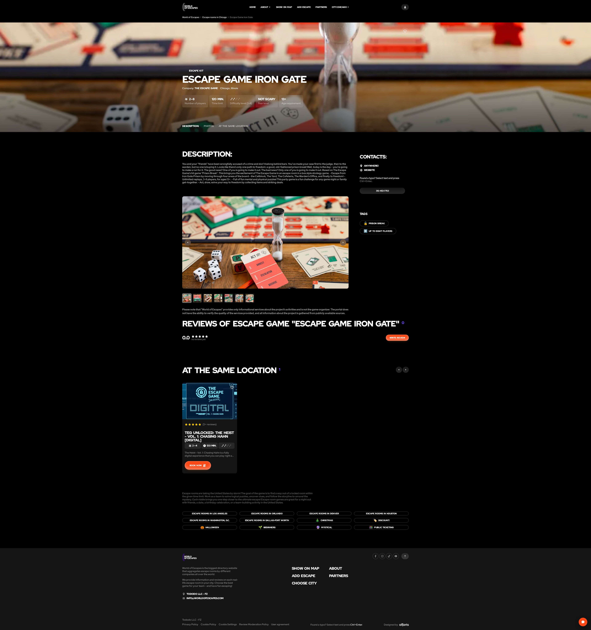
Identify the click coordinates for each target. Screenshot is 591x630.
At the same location (234, 126)
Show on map (284, 7)
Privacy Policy (190, 624)
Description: (190, 126)
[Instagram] (382, 556)
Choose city (304, 583)
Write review (397, 337)
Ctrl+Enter (366, 181)
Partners (321, 7)
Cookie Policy (208, 624)
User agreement (280, 624)
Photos (209, 126)
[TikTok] (389, 556)
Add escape (304, 7)
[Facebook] (375, 556)
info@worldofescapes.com (205, 598)
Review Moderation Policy (254, 624)
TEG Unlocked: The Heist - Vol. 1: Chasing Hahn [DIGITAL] (209, 436)
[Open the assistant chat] (583, 622)
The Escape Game (206, 88)
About (264, 7)
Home (252, 7)
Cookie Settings (228, 624)
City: (339, 7)
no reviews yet (198, 339)
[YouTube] (396, 556)
